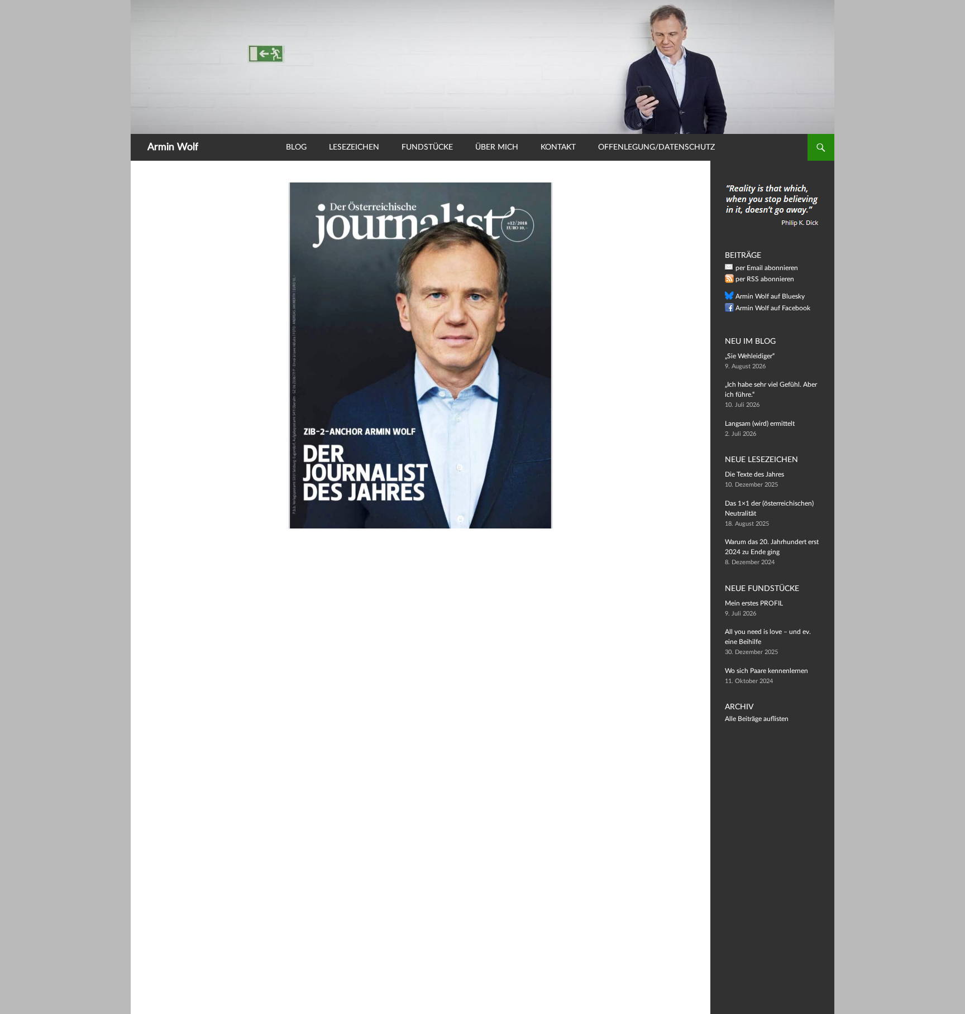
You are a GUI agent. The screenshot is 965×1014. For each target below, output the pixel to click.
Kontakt (558, 147)
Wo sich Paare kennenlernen (766, 670)
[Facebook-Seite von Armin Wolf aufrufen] (729, 309)
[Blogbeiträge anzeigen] (482, 66)
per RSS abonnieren (764, 279)
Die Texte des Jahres (754, 474)
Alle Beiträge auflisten (757, 718)
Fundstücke (427, 147)
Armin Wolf (172, 147)
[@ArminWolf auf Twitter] (729, 298)
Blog (296, 147)
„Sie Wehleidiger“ (750, 356)
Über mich (496, 147)
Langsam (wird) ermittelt (760, 423)
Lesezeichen (354, 147)
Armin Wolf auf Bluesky (770, 296)
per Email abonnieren (766, 268)
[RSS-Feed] (729, 280)
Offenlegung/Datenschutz (656, 147)
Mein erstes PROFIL (754, 603)
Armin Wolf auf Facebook (772, 308)
